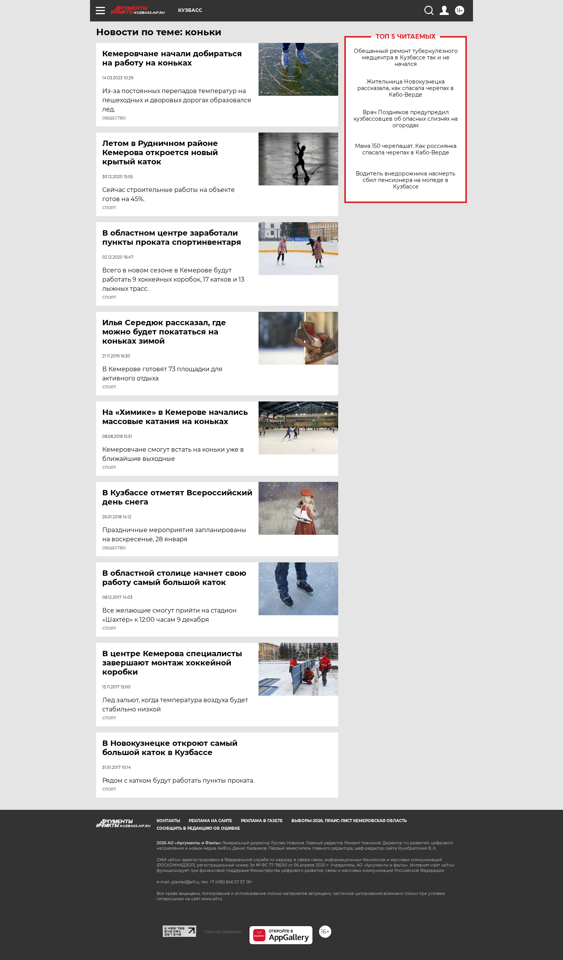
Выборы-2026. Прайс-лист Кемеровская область (349, 820)
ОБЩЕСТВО (114, 118)
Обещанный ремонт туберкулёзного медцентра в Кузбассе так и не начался (406, 57)
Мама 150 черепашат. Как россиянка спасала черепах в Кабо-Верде (406, 149)
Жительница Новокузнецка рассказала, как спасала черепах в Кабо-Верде (405, 88)
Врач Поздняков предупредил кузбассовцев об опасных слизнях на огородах (406, 119)
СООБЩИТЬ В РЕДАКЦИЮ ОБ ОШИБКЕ (198, 828)
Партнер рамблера (223, 931)
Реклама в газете (262, 820)
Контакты (168, 820)
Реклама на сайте (210, 820)
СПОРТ (109, 208)
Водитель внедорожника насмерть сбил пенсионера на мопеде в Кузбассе (405, 180)
